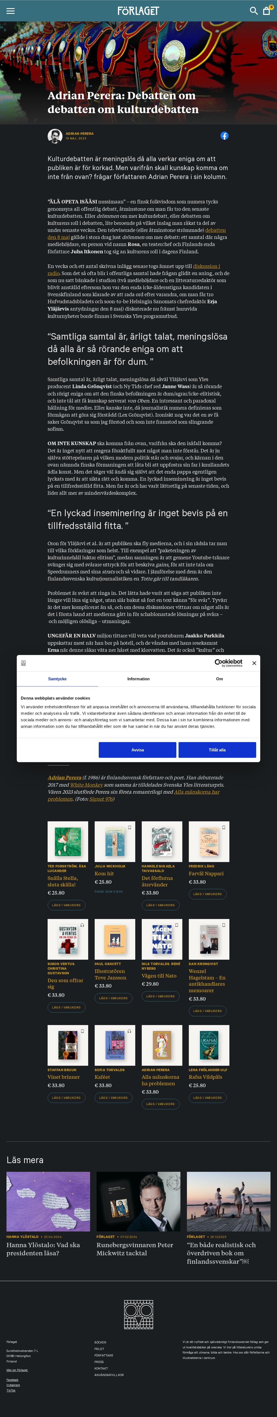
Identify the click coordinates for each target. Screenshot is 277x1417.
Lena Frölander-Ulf (208, 1070)
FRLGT (99, 1349)
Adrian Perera (80, 134)
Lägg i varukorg (66, 905)
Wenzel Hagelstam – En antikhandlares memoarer (207, 980)
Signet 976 (101, 798)
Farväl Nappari (206, 873)
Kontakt (101, 1369)
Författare (103, 1356)
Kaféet (102, 1076)
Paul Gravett (108, 964)
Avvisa (137, 749)
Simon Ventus (61, 964)
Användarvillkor (109, 1375)
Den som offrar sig (65, 983)
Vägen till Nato (159, 975)
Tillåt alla (217, 749)
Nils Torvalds (155, 964)
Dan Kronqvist (203, 964)
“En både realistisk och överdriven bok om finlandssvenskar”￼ (221, 1253)
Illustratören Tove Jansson (110, 974)
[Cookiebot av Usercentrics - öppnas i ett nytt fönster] (218, 663)
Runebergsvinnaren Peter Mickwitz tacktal (135, 1249)
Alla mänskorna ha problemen (160, 1080)
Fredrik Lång (201, 866)
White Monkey (86, 784)
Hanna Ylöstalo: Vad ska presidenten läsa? (43, 1249)
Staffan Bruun (62, 1070)
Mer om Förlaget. (17, 1371)
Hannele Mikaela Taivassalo (158, 868)
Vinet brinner (64, 1076)
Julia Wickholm (110, 866)
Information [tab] (138, 678)
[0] (266, 11)
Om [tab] (219, 678)
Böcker (100, 1343)
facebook (12, 1380)
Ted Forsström (62, 866)
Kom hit (104, 873)
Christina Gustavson (58, 970)
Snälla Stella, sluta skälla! (63, 881)
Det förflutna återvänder (157, 881)
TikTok (10, 1391)
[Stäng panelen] (254, 663)
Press (99, 1362)
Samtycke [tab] (57, 678)
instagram (13, 1385)
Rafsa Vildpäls (205, 1076)
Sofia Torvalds (110, 1070)
